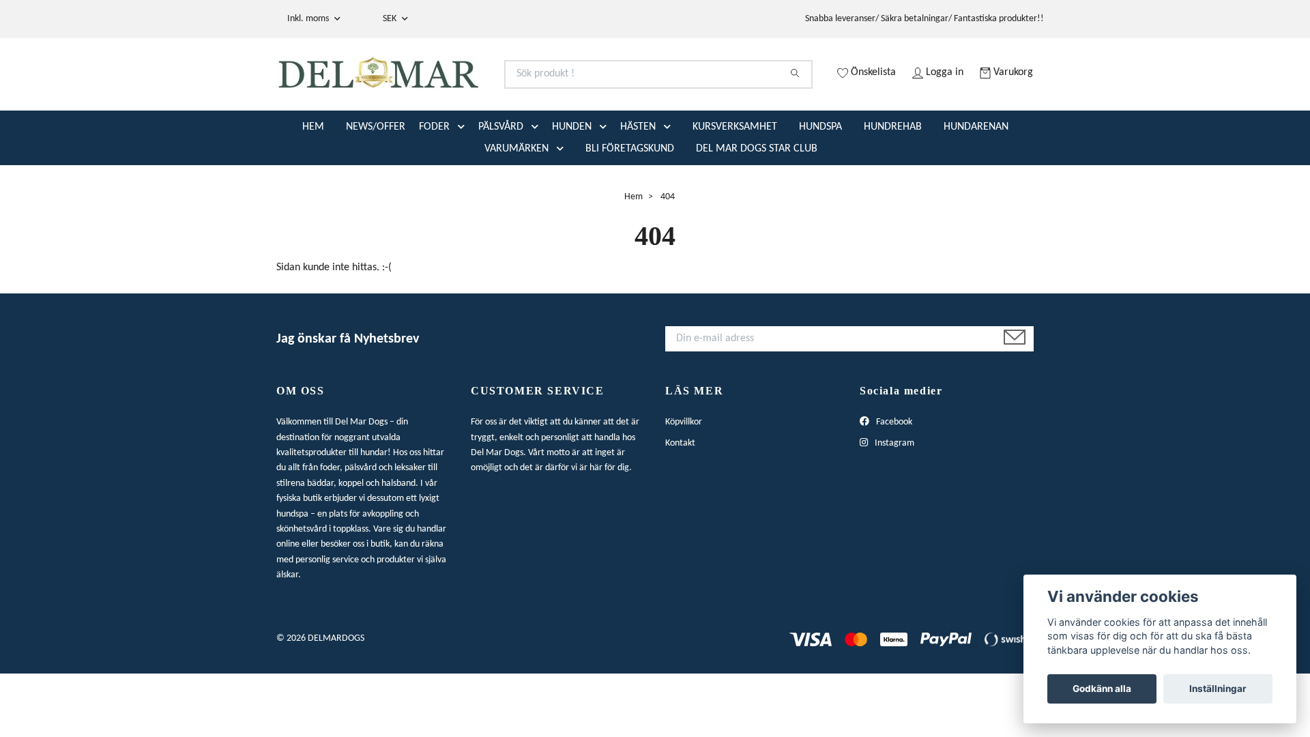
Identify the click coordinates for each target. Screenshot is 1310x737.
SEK (390, 19)
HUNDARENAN (976, 180)
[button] (464, 180)
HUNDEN (572, 180)
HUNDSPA (820, 180)
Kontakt (680, 497)
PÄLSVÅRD (500, 180)
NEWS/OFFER (375, 180)
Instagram (893, 497)
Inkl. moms (309, 19)
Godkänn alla (1102, 688)
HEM (313, 180)
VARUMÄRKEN (516, 202)
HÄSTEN (638, 180)
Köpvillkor (683, 477)
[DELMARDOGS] (466, 91)
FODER (434, 180)
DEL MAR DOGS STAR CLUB (756, 202)
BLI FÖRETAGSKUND (629, 202)
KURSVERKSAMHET (735, 180)
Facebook (893, 477)
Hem (633, 251)
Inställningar (1218, 688)
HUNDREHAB (893, 180)
